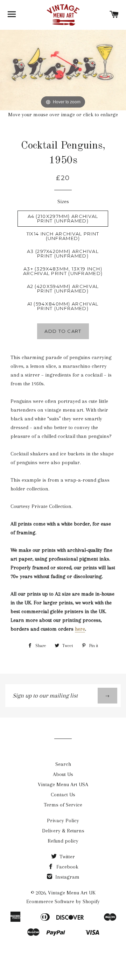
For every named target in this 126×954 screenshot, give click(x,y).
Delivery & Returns (63, 831)
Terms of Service (63, 805)
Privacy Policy (63, 820)
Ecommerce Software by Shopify (63, 901)
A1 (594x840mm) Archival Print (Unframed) (63, 306)
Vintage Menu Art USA (63, 784)
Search (63, 764)
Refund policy (63, 841)
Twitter (66, 856)
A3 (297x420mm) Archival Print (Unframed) (63, 253)
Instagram (66, 877)
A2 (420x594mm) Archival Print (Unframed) (63, 288)
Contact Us (63, 794)
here (80, 629)
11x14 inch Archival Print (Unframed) (63, 236)
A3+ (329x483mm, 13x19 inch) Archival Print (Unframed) (63, 271)
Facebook (66, 867)
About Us (63, 774)
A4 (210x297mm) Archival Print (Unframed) (63, 218)
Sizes (63, 201)
